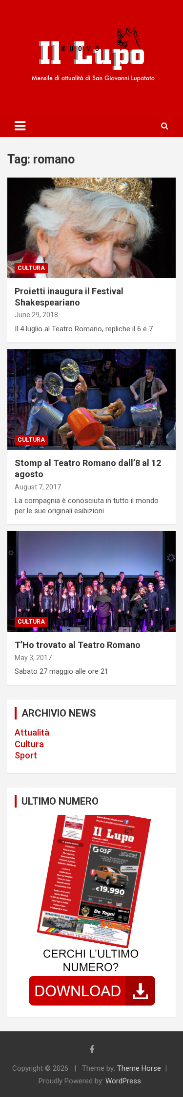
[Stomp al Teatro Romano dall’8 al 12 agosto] (91, 399)
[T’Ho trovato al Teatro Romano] (91, 581)
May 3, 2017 (33, 658)
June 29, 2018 (36, 315)
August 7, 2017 (38, 487)
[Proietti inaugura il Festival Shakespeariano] (91, 227)
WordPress (123, 1081)
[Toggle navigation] (20, 126)
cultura (31, 268)
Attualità (32, 732)
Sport (26, 755)
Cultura (29, 744)
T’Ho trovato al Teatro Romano (78, 645)
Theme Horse (139, 1068)
